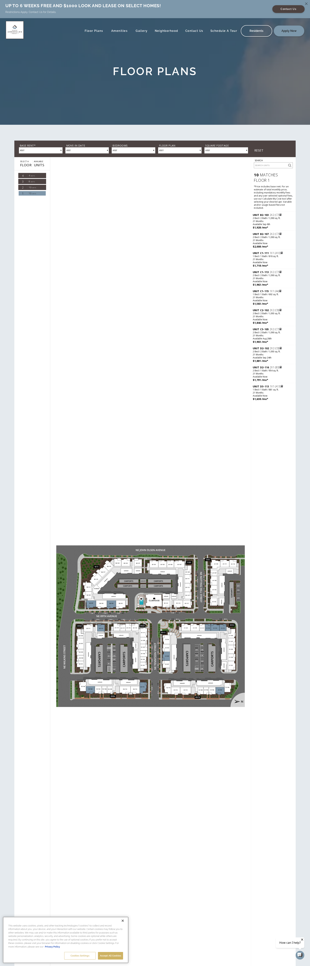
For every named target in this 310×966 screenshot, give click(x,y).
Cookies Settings (80, 955)
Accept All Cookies (110, 955)
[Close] (123, 921)
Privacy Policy (52, 946)
